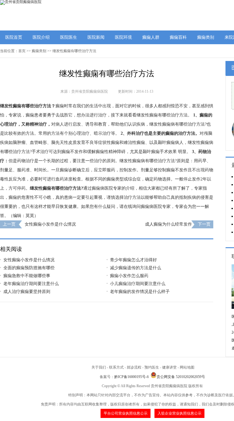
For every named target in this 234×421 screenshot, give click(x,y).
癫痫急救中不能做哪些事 (26, 275)
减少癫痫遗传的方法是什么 (135, 268)
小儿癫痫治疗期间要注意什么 (137, 283)
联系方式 (116, 367)
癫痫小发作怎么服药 (129, 275)
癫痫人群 (150, 37)
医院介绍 (41, 37)
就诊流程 (134, 367)
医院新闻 (96, 37)
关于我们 (98, 367)
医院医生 (68, 37)
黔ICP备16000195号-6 (131, 377)
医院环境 (123, 37)
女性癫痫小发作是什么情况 (50, 224)
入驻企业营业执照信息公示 (179, 413)
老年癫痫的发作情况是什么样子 (140, 291)
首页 (22, 51)
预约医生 (151, 367)
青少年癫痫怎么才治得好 (133, 260)
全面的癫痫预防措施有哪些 (29, 268)
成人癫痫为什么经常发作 (168, 224)
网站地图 (187, 367)
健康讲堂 (169, 367)
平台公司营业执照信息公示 (125, 413)
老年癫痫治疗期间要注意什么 (31, 283)
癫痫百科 (178, 37)
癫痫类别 (205, 37)
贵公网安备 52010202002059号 (181, 377)
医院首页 (13, 37)
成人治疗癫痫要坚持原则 (26, 291)
